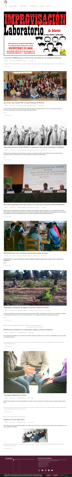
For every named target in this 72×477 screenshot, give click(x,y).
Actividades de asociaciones (21, 60)
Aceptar (48, 475)
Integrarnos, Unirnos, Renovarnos (14, 419)
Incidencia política (30, 207)
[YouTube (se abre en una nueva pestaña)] (66, 1)
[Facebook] (42, 470)
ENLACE (6, 60)
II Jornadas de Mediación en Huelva (15, 395)
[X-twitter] (39, 470)
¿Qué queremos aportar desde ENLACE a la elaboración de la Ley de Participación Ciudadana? (34, 147)
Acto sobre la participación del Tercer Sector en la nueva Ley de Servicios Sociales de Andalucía (34, 204)
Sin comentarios (31, 60)
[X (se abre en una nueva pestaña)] (59, 1)
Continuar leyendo (9, 66)
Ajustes (62, 475)
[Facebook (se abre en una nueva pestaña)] (61, 1)
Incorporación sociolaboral (33, 310)
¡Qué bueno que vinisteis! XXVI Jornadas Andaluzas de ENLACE (24, 103)
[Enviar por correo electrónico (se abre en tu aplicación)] (68, 1)
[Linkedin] (48, 470)
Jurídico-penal (36, 207)
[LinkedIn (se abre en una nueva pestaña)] (64, 1)
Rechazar (55, 475)
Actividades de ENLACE (31, 105)
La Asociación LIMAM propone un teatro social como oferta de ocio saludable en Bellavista (32, 58)
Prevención (41, 310)
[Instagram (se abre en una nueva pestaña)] (63, 1)
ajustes (41, 475)
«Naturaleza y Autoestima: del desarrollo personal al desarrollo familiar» (26, 307)
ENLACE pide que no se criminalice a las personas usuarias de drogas (26, 253)
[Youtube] (52, 470)
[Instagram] (45, 470)
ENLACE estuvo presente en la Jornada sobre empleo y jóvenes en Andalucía (28, 329)
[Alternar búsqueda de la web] (52, 6)
